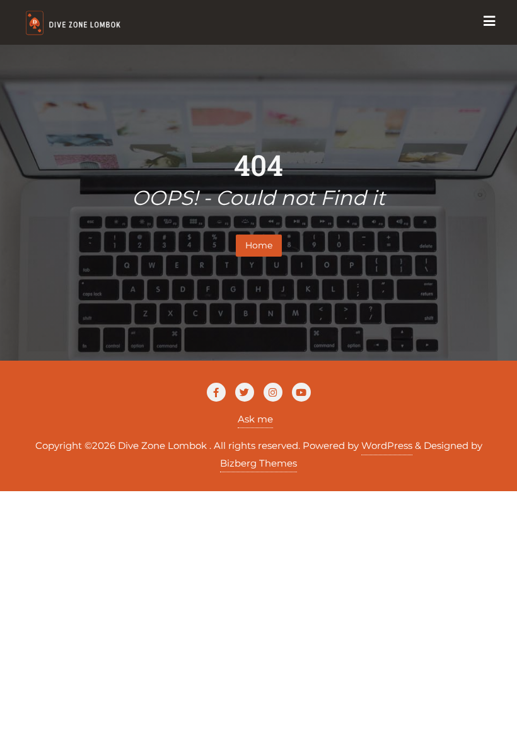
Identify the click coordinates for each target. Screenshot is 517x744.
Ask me (255, 419)
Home (258, 245)
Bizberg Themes (258, 463)
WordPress (386, 445)
